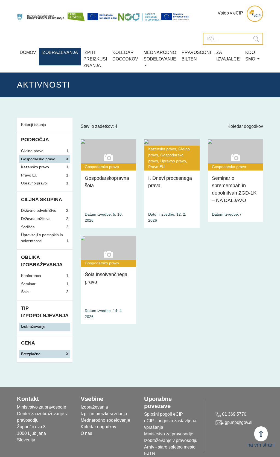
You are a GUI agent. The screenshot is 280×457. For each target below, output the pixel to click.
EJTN (149, 453)
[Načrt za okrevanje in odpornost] (139, 17)
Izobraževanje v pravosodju (170, 440)
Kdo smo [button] (250, 55)
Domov (28, 52)
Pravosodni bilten (196, 55)
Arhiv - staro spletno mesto (170, 447)
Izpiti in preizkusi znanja (104, 413)
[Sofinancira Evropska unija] (102, 17)
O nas (86, 433)
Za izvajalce (228, 55)
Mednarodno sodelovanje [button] (160, 55)
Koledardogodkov (125, 55)
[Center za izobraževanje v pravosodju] (41, 14)
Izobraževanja (60, 52)
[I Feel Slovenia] (76, 14)
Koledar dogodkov (245, 126)
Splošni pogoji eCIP (163, 414)
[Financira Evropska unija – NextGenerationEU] (175, 17)
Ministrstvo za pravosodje (168, 434)
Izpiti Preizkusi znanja (95, 59)
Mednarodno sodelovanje (105, 420)
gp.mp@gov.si (238, 422)
